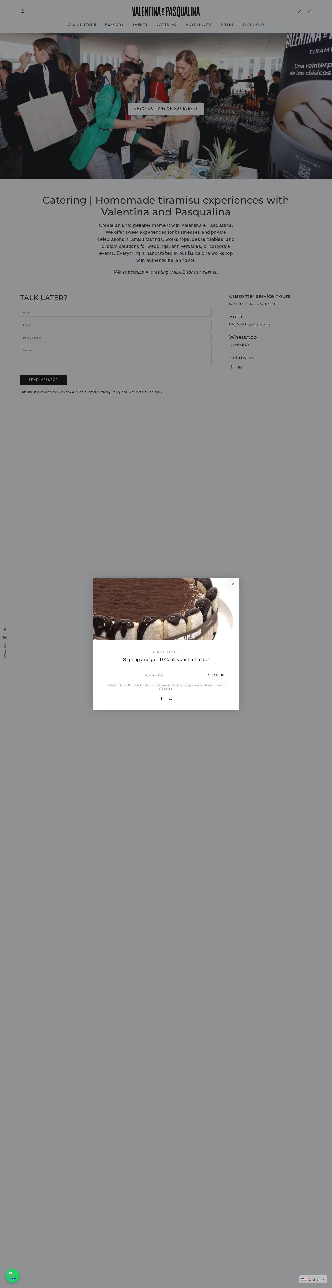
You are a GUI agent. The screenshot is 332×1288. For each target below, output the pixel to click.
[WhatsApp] (12, 1276)
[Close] (232, 584)
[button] (313, 1279)
